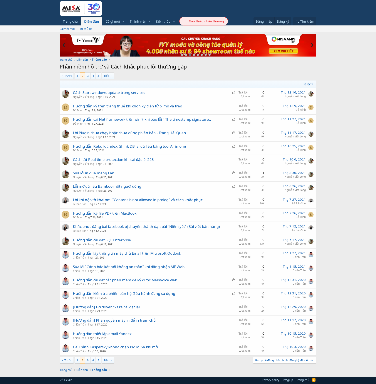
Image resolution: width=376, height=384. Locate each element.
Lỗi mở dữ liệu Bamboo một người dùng (107, 186)
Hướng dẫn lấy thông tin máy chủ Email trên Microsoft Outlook (127, 253)
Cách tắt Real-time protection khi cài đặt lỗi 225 (113, 159)
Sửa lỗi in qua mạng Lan (93, 172)
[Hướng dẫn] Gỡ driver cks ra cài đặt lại (106, 306)
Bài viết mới (67, 29)
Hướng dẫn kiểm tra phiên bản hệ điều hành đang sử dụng (124, 293)
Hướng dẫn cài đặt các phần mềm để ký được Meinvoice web (125, 279)
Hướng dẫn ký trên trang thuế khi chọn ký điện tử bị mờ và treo (127, 106)
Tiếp (106, 76)
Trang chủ (70, 21)
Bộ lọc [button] (307, 84)
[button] (123, 21)
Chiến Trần (79, 257)
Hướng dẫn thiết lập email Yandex (102, 333)
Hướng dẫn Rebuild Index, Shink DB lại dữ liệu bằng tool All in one (129, 146)
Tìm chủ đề (85, 29)
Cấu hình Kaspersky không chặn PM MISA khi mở (115, 346)
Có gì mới (113, 21)
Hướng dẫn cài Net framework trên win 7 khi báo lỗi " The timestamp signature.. (142, 119)
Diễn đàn (91, 21)
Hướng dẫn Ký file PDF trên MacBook (104, 213)
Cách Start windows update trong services (109, 92)
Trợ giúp (287, 380)
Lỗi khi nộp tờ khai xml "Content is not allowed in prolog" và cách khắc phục (138, 199)
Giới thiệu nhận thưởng (206, 21)
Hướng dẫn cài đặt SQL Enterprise (102, 239)
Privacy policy (270, 380)
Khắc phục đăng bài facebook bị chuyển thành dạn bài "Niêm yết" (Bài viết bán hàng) (146, 226)
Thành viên (138, 21)
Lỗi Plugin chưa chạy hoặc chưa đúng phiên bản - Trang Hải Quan (129, 132)
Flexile (67, 380)
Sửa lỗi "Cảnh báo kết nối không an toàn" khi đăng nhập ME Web (129, 266)
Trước (68, 76)
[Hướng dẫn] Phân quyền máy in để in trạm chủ (114, 320)
